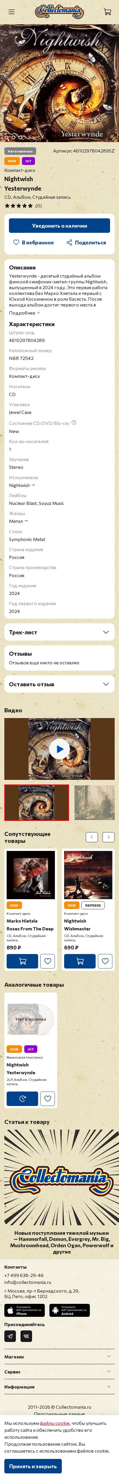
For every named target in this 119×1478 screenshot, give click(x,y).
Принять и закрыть (33, 1466)
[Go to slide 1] (6, 137)
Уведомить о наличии (59, 225)
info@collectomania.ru (27, 1282)
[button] (36, 802)
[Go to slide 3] (20, 137)
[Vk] (26, 1336)
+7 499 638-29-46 (24, 1275)
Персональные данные (59, 1413)
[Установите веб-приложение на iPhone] (24, 1310)
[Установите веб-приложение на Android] (69, 1310)
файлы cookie (55, 1423)
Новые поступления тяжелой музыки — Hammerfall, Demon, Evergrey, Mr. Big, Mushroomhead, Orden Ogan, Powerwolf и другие (62, 1242)
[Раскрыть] (109, 1356)
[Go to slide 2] (13, 137)
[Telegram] (10, 1336)
